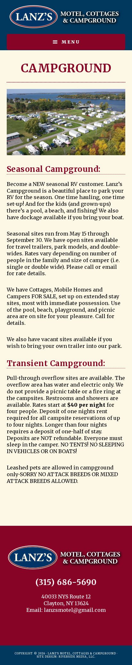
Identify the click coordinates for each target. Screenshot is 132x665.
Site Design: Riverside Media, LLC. (66, 656)
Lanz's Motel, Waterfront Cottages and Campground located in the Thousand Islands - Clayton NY (66, 17)
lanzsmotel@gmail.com (75, 610)
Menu (71, 42)
